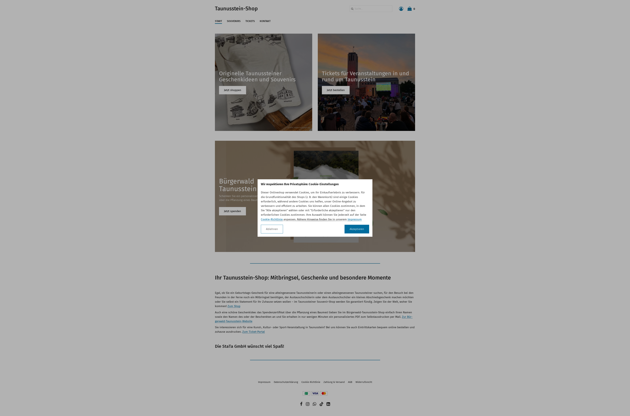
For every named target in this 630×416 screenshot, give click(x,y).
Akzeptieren (357, 229)
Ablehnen (272, 229)
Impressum (355, 219)
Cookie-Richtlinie (272, 219)
